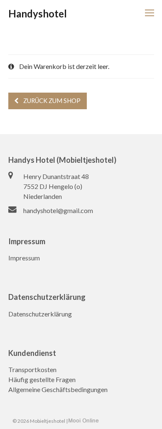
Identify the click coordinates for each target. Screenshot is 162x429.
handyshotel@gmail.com (58, 210)
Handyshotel (37, 13)
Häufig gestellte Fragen (42, 379)
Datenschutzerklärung (40, 314)
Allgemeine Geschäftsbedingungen (58, 389)
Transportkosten (32, 369)
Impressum (24, 258)
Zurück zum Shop (51, 100)
